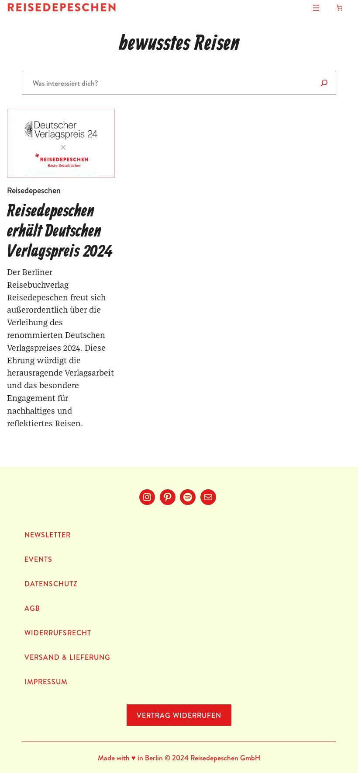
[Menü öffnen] (316, 8)
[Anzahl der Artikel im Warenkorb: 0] (339, 7)
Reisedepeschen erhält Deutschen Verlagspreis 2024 (59, 232)
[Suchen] (324, 83)
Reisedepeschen (34, 190)
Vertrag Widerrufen (179, 715)
